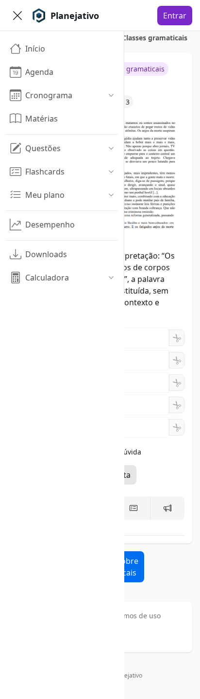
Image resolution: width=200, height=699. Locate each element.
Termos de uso (137, 615)
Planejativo (127, 675)
